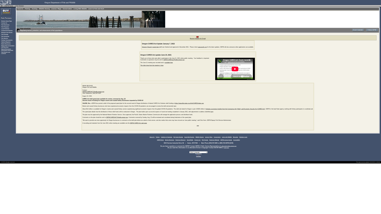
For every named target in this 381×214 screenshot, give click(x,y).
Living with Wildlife (227, 137)
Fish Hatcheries (5, 24)
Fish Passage (4, 34)
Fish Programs (5, 26)
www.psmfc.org (202, 47)
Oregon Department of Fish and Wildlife (60, 2)
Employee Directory (180, 140)
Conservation (217, 137)
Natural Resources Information (6, 49)
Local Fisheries (5, 28)
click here (226, 147)
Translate (198, 156)
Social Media (190, 140)
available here (169, 62)
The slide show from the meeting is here (151, 65)
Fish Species (4, 38)
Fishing (158, 137)
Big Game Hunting (178, 137)
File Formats (205, 140)
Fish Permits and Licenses (5, 53)
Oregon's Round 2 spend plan (150, 47)
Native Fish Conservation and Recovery (7, 46)
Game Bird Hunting (189, 137)
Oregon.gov (197, 140)
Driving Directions (169, 140)
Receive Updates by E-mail (198, 38)
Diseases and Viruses (6, 32)
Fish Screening (5, 36)
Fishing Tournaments (7, 40)
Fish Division (20, 6)
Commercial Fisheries (7, 30)
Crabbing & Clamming (166, 137)
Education (235, 137)
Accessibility (236, 140)
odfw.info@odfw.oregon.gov (228, 146)
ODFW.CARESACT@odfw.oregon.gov (93, 91)
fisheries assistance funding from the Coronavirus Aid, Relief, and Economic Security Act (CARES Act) (235, 109)
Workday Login (243, 137)
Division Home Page (6, 21)
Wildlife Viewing (199, 137)
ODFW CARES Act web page (138, 123)
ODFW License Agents (226, 140)
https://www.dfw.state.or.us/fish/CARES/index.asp (189, 103)
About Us (152, 137)
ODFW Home (9, 6)
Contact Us (4, 23)
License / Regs (209, 137)
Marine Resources (6, 43)
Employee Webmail (214, 140)
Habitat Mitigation (6, 42)
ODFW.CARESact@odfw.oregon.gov (174, 60)
